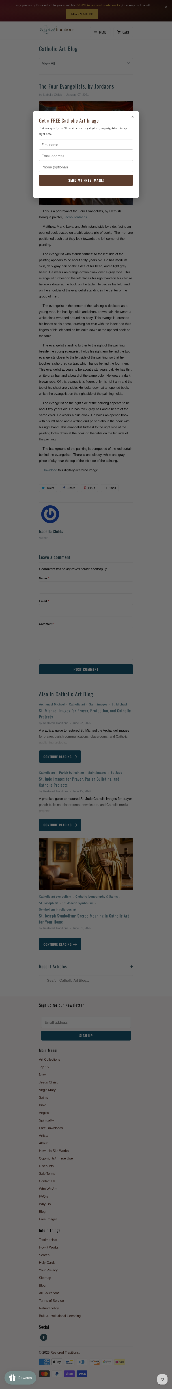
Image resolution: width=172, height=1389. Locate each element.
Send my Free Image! (86, 180)
